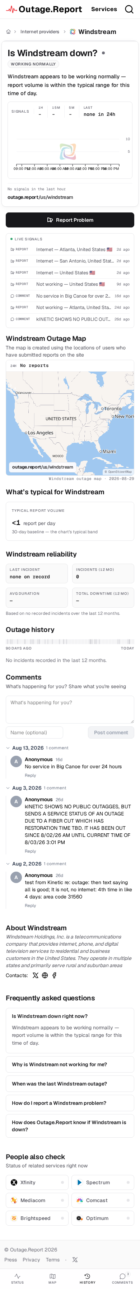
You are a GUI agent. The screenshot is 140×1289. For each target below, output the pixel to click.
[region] (70, 423)
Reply (30, 775)
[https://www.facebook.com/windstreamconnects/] (54, 975)
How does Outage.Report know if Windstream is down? (69, 1126)
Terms (53, 1259)
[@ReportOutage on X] (75, 1260)
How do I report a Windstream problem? (59, 1103)
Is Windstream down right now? (50, 1016)
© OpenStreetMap (118, 472)
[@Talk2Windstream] (35, 975)
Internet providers (39, 32)
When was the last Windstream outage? (59, 1083)
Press (10, 1259)
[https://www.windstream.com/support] (45, 975)
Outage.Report (50, 9)
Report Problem (74, 220)
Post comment (111, 732)
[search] (129, 9)
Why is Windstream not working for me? (59, 1064)
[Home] (8, 32)
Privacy (31, 1259)
